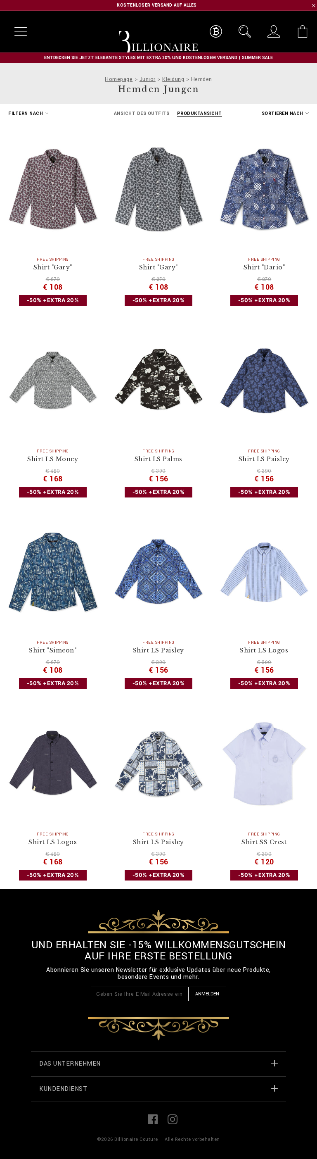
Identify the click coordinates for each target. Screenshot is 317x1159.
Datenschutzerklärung (167, 711)
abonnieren (100, 700)
